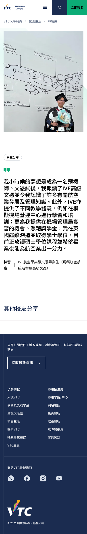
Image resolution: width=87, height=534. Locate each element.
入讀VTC (13, 397)
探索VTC (13, 429)
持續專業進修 (16, 437)
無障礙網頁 (55, 429)
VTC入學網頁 (13, 21)
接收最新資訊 (22, 363)
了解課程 (13, 389)
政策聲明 (54, 421)
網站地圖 (54, 405)
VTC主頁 (13, 445)
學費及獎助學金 (18, 405)
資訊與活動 (15, 413)
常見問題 (54, 437)
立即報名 (77, 7)
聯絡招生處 (55, 389)
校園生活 (35, 21)
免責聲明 (54, 413)
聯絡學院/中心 (58, 397)
